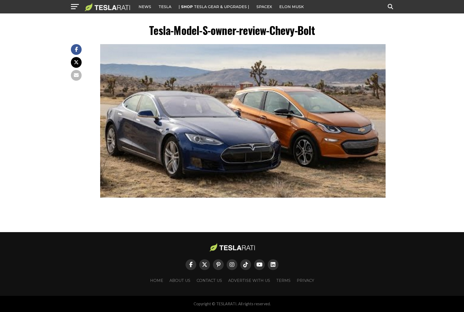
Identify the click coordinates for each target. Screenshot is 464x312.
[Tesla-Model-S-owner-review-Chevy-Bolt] (243, 196)
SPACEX (264, 6)
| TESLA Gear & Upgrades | (214, 6)
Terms (283, 280)
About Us (179, 280)
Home (156, 280)
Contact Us (209, 280)
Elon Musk (291, 6)
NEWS (145, 6)
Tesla (164, 6)
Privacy (305, 280)
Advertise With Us (249, 280)
